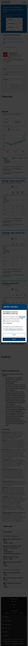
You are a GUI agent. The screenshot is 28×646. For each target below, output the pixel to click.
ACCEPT (14, 339)
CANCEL (14, 334)
